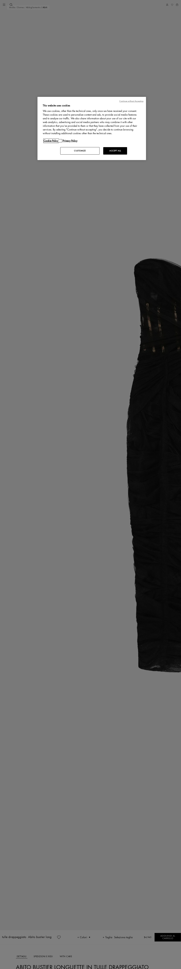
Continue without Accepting (131, 101)
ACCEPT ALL (115, 151)
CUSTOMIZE (80, 151)
